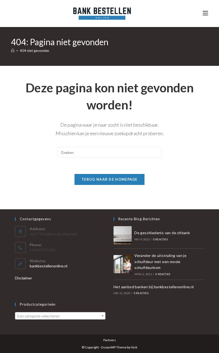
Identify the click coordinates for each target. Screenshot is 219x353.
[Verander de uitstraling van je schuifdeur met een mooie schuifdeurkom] (123, 264)
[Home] (12, 50)
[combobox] (60, 316)
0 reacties (160, 239)
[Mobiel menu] (205, 13)
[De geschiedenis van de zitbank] (123, 235)
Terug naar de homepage (109, 179)
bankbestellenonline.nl (48, 266)
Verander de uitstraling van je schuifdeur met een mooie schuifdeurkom (160, 261)
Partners (109, 340)
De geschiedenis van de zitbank (162, 232)
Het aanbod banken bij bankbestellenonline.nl (154, 286)
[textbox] (60, 316)
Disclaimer (23, 278)
